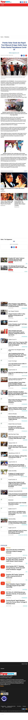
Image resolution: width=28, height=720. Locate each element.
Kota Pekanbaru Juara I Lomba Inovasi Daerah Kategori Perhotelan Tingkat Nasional (17, 418)
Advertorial (24, 476)
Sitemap (25, 709)
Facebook (22, 709)
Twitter (23, 709)
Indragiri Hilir (23, 505)
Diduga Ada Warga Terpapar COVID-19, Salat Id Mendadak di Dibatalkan (17, 522)
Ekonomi (25, 605)
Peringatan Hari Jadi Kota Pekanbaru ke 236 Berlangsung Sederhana (16, 428)
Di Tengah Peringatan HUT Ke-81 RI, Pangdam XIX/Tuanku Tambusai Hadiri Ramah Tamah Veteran (16, 559)
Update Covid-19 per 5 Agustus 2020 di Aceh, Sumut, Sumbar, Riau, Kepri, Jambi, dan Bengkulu (17, 344)
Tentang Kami (3, 706)
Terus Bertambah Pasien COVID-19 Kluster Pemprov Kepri (17, 364)
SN (3, 4)
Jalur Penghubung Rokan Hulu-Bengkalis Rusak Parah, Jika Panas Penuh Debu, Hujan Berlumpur (17, 355)
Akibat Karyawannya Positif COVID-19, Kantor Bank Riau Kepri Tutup (17, 437)
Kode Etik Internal (8, 707)
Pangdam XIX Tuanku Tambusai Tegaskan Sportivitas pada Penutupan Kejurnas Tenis (16, 259)
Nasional (25, 450)
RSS (26, 709)
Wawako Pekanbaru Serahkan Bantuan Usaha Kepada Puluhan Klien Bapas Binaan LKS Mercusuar (17, 393)
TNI (26, 263)
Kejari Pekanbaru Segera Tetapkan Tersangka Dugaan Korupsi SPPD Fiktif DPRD (15, 585)
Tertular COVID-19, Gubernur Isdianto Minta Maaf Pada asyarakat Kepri (17, 447)
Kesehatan (24, 346)
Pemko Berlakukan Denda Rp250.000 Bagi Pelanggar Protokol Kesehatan (17, 494)
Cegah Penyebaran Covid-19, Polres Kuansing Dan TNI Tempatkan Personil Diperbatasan (17, 532)
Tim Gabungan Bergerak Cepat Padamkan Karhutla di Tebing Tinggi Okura (17, 267)
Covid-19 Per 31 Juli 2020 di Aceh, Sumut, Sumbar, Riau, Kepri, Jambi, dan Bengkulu (17, 513)
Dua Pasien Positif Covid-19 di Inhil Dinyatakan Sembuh (17, 503)
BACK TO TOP (24, 663)
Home (2, 37)
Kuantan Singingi (23, 534)
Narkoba (25, 555)
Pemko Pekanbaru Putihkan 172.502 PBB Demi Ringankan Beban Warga (17, 408)
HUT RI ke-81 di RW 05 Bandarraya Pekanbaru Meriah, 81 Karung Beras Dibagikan (16, 593)
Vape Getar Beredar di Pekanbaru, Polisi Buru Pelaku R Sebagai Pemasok (15, 551)
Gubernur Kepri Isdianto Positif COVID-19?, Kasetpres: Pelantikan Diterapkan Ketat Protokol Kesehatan (17, 484)
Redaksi (2, 686)
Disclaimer (19, 706)
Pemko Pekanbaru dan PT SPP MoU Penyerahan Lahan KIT (17, 325)
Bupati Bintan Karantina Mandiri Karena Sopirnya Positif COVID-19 (17, 465)
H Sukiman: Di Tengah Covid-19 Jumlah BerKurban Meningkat (16, 474)
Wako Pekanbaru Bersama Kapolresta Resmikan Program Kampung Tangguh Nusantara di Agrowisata (16, 333)
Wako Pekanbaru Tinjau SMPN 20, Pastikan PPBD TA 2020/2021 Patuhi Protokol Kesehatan (17, 305)
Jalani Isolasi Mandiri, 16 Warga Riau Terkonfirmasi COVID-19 (17, 456)
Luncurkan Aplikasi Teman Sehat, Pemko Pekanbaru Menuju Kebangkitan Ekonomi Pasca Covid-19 (17, 384)
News (26, 271)
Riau (26, 318)
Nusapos (24, 706)
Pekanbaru (6, 37)
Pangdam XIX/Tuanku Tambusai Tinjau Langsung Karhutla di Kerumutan (15, 576)
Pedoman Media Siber (11, 706)
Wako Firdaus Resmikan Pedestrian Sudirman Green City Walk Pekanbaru (17, 401)
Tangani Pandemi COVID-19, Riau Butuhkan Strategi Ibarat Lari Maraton (16, 315)
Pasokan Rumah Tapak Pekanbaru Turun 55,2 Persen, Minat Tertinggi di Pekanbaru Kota (16, 602)
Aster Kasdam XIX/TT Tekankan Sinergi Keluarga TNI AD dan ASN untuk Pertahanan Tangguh (15, 568)
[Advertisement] (14, 22)
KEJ (3, 707)
